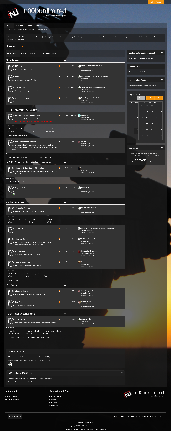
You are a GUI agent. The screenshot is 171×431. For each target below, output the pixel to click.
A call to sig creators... (88, 291)
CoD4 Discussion (36, 220)
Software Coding (14, 337)
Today (141, 98)
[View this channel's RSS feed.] (22, 46)
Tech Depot (20, 319)
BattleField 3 (20, 251)
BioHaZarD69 (87, 230)
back (131, 153)
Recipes (36, 129)
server (140, 159)
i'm (149, 156)
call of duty (139, 153)
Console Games (21, 239)
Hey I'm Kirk (85, 115)
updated (152, 161)
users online (30, 357)
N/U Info (18, 66)
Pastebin (54, 399)
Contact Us (124, 416)
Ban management (13, 399)
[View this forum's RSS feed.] (59, 68)
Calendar (32, 29)
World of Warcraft (23, 262)
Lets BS (50, 129)
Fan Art (18, 302)
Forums (13, 53)
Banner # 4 (85, 141)
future (140, 156)
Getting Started (14, 274)
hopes (146, 156)
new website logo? (87, 302)
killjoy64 (86, 117)
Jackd (85, 304)
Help (116, 416)
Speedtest (54, 405)
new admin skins (86, 168)
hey (143, 156)
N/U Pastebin (86, 319)
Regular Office (21, 188)
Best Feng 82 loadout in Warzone (92, 98)
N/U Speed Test (43, 29)
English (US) (13, 416)
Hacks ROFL (85, 187)
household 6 (87, 264)
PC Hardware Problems (53, 331)
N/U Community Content (25, 142)
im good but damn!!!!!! (89, 251)
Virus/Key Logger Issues (36, 337)
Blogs (30, 25)
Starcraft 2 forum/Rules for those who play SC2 (97, 228)
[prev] (150, 98)
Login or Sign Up (155, 2)
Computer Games (22, 208)
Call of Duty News (22, 98)
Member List (22, 29)
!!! (129, 153)
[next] (158, 98)
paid (133, 161)
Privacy (134, 416)
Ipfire (17, 77)
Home (8, 25)
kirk (156, 156)
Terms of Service (146, 416)
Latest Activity (29, 53)
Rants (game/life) (15, 135)
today (147, 161)
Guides (11, 280)
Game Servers (12, 396)
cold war (155, 153)
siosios (85, 68)
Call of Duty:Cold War (88, 208)
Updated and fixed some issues (91, 66)
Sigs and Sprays (21, 291)
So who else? (85, 262)
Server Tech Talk (33, 331)
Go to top (159, 416)
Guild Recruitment (52, 274)
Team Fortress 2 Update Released (93, 87)
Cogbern (86, 241)
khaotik (85, 170)
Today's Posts (11, 29)
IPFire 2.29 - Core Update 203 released (94, 76)
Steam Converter (57, 396)
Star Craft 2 (20, 228)
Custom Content (14, 157)
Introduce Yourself (15, 129)
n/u (158, 156)
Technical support (15, 181)
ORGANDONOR (88, 253)
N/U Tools (20, 25)
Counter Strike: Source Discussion (29, 168)
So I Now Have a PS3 (88, 239)
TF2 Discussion (53, 220)
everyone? (132, 156)
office (130, 161)
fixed (136, 156)
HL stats (54, 402)
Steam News (20, 87)
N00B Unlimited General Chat (27, 115)
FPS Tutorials (44, 157)
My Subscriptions (49, 53)
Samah (33, 382)
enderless (86, 144)
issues (152, 156)
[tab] (13, 53)
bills (134, 153)
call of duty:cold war (147, 153)
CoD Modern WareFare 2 (17, 220)
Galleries (39, 25)
